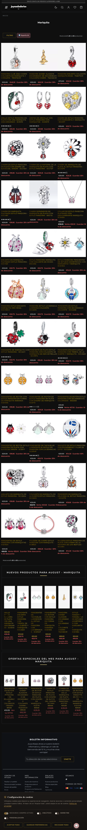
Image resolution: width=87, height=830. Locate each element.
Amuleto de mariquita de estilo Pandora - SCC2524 (13, 495)
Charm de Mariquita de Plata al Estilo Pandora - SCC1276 (70, 167)
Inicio (5, 15)
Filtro (10, 35)
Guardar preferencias (37, 825)
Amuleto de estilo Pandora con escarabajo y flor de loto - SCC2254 (71, 447)
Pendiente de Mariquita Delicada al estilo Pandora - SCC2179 (72, 496)
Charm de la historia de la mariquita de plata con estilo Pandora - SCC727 (42, 167)
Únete (67, 761)
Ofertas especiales (51, 786)
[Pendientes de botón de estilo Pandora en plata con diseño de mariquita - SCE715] (43, 380)
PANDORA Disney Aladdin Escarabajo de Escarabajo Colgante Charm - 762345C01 (43, 76)
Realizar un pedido (10, 784)
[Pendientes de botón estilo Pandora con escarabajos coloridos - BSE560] (72, 380)
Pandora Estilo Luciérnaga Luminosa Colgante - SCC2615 (43, 308)
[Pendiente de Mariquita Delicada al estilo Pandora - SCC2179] (72, 477)
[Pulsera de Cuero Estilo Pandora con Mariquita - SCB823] (43, 524)
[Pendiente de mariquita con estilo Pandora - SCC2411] (15, 333)
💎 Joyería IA (23, 35)
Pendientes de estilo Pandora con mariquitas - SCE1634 (14, 543)
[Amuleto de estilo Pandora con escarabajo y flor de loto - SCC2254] (72, 428)
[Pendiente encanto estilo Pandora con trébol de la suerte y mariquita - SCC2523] (72, 333)
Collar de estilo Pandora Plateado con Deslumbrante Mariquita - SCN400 (71, 214)
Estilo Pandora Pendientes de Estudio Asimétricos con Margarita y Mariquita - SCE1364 (72, 263)
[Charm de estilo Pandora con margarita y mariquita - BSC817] (72, 101)
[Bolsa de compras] (81, 7)
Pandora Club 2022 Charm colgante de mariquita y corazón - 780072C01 (14, 76)
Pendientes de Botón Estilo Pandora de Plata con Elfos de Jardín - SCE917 (15, 447)
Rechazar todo (62, 825)
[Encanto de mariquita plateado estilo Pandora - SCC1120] (15, 243)
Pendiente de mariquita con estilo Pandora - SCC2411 (15, 351)
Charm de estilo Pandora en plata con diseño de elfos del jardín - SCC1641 (14, 167)
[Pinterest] (66, 781)
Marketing (64, 813)
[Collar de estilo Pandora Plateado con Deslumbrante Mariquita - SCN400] (72, 194)
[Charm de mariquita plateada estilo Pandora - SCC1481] (15, 194)
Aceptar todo (13, 825)
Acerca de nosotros (31, 784)
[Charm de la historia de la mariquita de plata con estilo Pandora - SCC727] (43, 148)
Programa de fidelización (33, 791)
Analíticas (46, 813)
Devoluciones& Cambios (12, 786)
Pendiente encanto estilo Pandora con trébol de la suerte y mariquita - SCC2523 (72, 352)
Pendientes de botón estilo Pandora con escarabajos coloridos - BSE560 (72, 399)
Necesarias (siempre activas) (21, 813)
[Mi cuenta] (68, 7)
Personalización (17, 818)
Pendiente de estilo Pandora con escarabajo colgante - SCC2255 (70, 308)
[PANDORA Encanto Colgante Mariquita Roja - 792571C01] (72, 57)
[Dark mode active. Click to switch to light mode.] (56, 7)
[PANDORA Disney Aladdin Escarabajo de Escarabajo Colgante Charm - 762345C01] (43, 57)
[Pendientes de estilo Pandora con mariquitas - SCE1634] (15, 524)
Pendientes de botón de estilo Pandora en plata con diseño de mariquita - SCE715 (42, 400)
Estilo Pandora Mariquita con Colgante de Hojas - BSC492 (42, 262)
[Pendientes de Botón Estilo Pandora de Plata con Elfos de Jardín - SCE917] (15, 428)
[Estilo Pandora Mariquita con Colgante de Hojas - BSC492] (43, 243)
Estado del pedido (10, 789)
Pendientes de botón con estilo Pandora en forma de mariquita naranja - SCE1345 (14, 400)
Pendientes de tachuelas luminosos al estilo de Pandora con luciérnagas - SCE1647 (43, 448)
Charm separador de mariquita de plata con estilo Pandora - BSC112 (41, 213)
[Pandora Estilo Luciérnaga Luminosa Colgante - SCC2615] (43, 289)
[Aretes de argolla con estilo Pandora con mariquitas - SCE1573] (43, 101)
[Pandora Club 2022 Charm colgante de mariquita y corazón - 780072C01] (15, 57)
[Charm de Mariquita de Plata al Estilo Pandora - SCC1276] (72, 148)
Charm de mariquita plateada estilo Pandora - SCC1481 (14, 213)
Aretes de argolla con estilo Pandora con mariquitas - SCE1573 (40, 120)
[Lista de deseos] (75, 7)
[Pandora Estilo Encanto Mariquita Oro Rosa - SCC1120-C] (15, 289)
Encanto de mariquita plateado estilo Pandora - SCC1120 (14, 262)
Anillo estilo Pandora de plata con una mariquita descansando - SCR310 (14, 120)
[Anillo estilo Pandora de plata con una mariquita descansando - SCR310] (15, 101)
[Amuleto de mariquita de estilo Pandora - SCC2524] (15, 477)
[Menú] (6, 7)
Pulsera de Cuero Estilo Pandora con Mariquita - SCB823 (41, 543)
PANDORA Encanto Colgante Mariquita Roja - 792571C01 (72, 75)
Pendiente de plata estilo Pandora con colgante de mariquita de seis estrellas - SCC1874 (43, 353)
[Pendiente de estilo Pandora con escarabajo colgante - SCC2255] (72, 289)
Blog (46, 789)
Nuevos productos (51, 784)
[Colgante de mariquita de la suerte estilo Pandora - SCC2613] (43, 477)
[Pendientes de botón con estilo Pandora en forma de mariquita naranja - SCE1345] (15, 380)
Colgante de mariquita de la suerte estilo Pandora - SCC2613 (42, 496)
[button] (7, 617)
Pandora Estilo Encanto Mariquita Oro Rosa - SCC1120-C (13, 308)
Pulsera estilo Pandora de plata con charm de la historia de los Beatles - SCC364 (71, 544)
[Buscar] (62, 7)
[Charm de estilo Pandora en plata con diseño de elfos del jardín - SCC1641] (15, 148)
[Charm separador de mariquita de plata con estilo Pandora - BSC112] (43, 194)
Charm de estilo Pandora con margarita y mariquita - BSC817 (71, 120)
